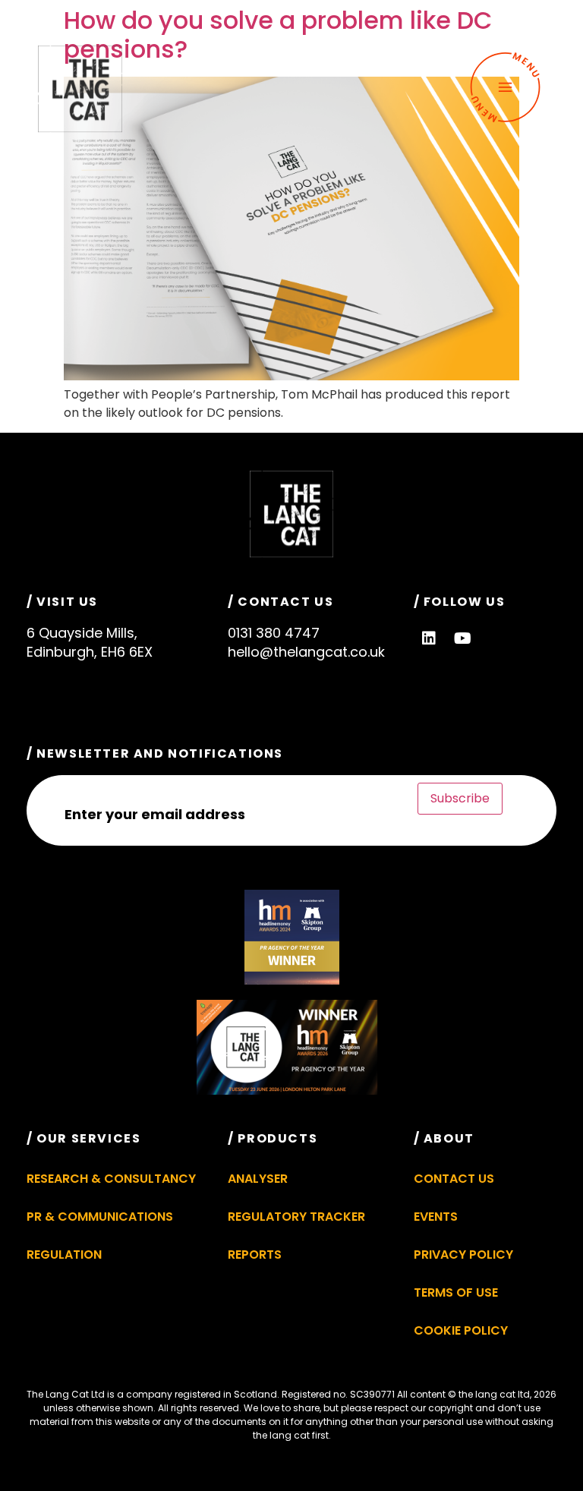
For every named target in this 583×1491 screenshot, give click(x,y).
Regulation (64, 1254)
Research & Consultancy (111, 1178)
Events (436, 1216)
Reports (255, 1254)
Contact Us (454, 1178)
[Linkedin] (429, 638)
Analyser (258, 1178)
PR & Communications (100, 1216)
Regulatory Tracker (296, 1216)
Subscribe (460, 798)
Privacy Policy (463, 1254)
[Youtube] (463, 638)
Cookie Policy (461, 1330)
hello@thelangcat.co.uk (306, 651)
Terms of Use (456, 1292)
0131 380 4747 (274, 632)
